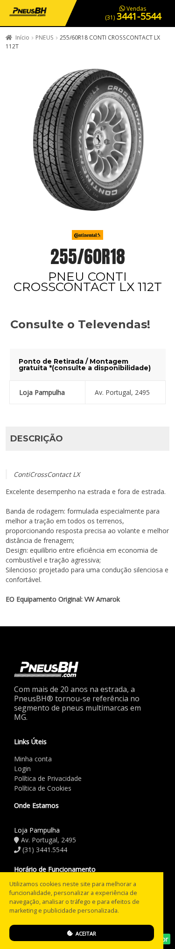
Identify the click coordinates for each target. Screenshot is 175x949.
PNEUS (44, 37)
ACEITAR (85, 933)
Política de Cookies (42, 788)
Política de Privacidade (48, 778)
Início (22, 37)
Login (22, 768)
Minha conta (33, 758)
